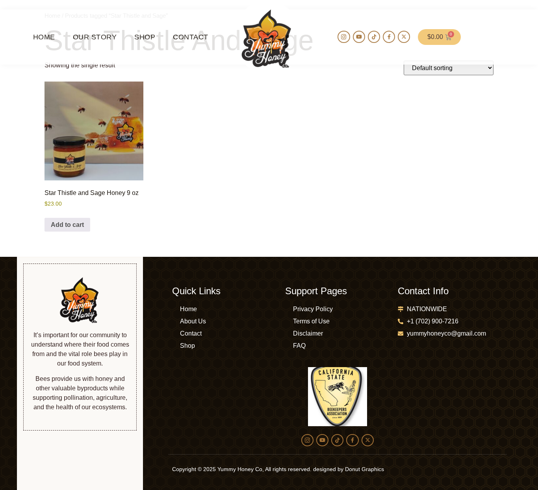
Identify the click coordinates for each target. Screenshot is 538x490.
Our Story (95, 37)
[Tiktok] (374, 37)
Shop (144, 37)
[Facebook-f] (389, 37)
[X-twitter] (404, 37)
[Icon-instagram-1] (344, 37)
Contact (190, 37)
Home (44, 37)
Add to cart (67, 224)
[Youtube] (359, 37)
